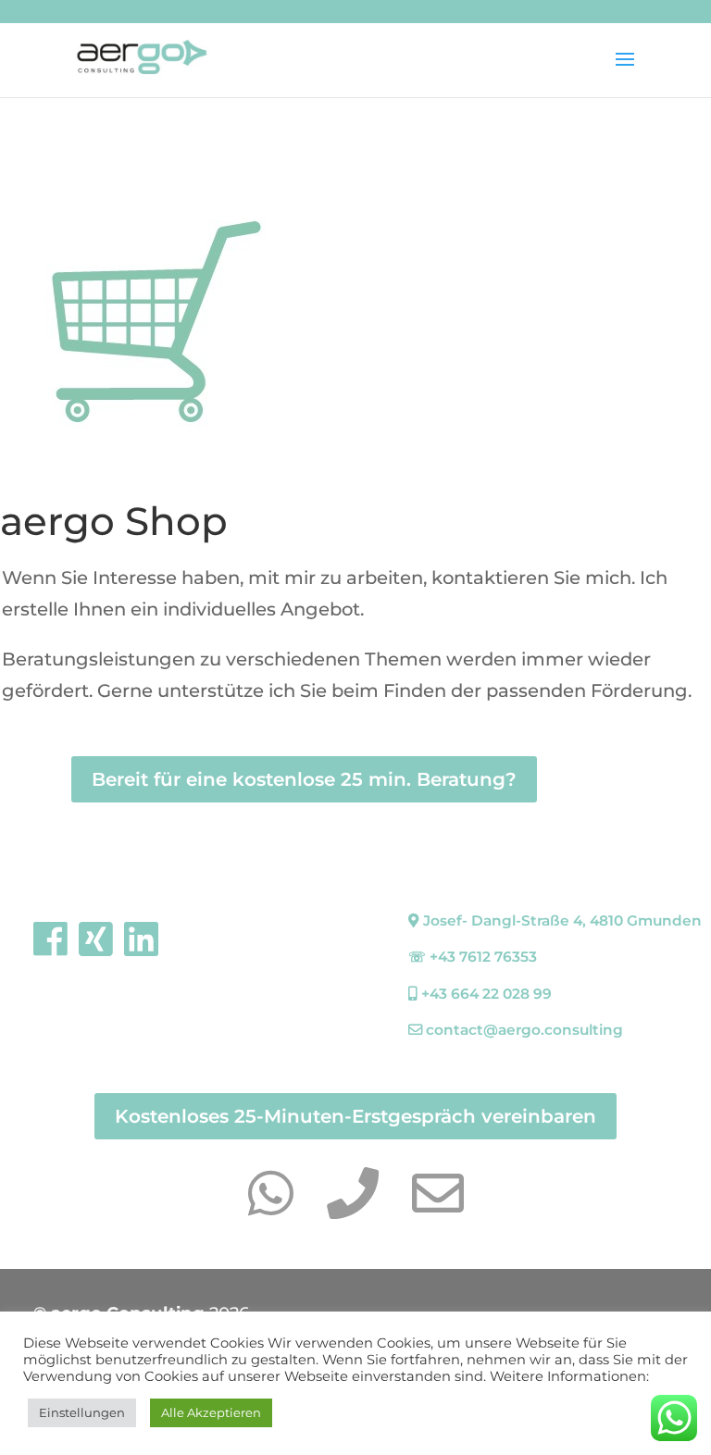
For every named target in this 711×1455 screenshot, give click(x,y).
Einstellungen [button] (82, 1412)
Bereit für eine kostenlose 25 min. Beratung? (304, 779)
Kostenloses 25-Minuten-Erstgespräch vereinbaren (355, 1116)
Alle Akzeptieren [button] (211, 1412)
